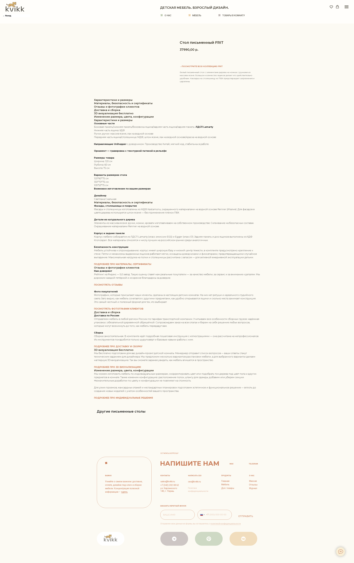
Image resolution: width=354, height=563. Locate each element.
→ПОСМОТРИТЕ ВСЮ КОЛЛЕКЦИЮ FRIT (201, 66)
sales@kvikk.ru (167, 481)
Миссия (253, 481)
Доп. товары (227, 488)
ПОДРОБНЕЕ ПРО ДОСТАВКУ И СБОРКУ (118, 346)
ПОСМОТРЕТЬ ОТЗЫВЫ (108, 285)
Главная (225, 481)
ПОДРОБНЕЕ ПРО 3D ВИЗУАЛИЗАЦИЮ (117, 367)
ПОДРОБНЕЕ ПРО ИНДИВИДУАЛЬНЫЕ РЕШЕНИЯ (123, 398)
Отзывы (253, 484)
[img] (209, 539)
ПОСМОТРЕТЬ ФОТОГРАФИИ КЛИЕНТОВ (118, 308)
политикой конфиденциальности (225, 524)
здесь (124, 492)
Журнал (253, 488)
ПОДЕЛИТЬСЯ (223, 57)
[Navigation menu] (346, 7)
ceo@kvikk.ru (194, 481)
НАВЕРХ (113, 463)
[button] (331, 6)
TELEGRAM (253, 464)
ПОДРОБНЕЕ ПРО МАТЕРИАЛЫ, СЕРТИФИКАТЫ (122, 264)
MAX (231, 464)
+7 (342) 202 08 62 (169, 485)
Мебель (225, 484)
